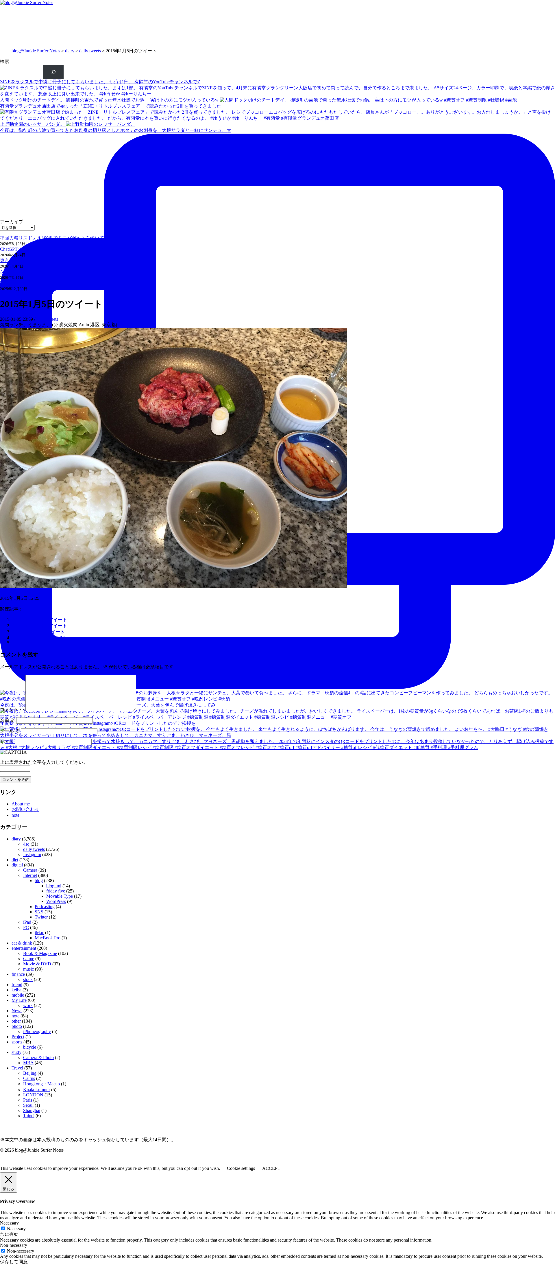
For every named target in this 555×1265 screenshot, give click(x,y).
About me (21, 803)
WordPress (56, 901)
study (16, 1052)
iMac (39, 932)
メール (10, 731)
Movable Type (59, 896)
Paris (27, 1100)
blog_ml (53, 885)
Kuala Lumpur (36, 1089)
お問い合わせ (25, 809)
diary (69, 50)
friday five (55, 890)
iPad (27, 922)
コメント (12, 709)
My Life (19, 1000)
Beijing (29, 1073)
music (28, 969)
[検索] (53, 72)
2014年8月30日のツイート (38, 631)
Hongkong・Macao (41, 1083)
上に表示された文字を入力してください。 (44, 762)
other (16, 1021)
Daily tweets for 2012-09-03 (38, 642)
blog (39, 880)
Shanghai (31, 1110)
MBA (28, 1062)
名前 (7, 720)
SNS (39, 911)
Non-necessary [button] (13, 1245)
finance (18, 974)
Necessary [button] (9, 1222)
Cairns (29, 1078)
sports (17, 1041)
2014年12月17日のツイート (39, 619)
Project (18, 1036)
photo (17, 1026)
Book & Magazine (40, 953)
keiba (16, 989)
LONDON (33, 1094)
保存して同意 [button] (14, 1261)
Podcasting (45, 906)
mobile (18, 995)
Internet (30, 875)
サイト (7, 741)
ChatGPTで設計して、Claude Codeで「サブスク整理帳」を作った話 (69, 249)
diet (15, 859)
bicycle (29, 1047)
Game (28, 958)
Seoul (28, 1105)
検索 (4, 61)
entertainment (24, 948)
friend (17, 984)
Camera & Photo (38, 1057)
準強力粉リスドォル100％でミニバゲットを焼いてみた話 (59, 237)
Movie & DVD (37, 963)
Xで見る (8, 592)
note (15, 815)
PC (26, 927)
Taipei (28, 1115)
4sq (26, 844)
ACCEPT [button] (271, 1168)
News (17, 1010)
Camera (30, 870)
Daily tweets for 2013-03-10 (38, 637)
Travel (17, 1067)
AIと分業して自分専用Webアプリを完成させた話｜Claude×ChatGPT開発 (74, 271)
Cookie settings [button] (241, 1168)
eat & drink (22, 943)
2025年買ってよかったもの (28, 283)
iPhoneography (37, 1031)
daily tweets (90, 50)
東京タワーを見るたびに (25, 260)
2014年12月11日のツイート (39, 625)
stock (28, 979)
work (28, 1005)
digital (17, 864)
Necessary (16, 1228)
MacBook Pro (47, 937)
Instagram (32, 854)
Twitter (41, 916)
